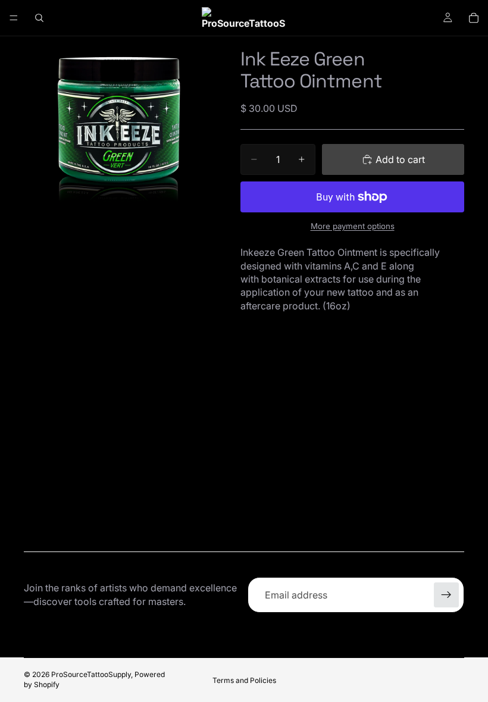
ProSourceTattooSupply (91, 674)
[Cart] (474, 18)
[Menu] (13, 18)
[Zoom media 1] (118, 130)
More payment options (353, 226)
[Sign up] (446, 594)
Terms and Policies (244, 680)
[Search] (39, 18)
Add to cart (400, 159)
